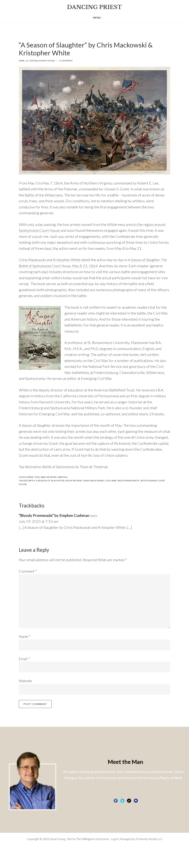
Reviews (52, 477)
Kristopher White (67, 260)
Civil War (40, 477)
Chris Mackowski (32, 260)
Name (24, 636)
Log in (114, 839)
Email (24, 658)
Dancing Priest (94, 7)
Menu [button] (97, 17)
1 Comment (66, 60)
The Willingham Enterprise (92, 839)
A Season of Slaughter (50, 480)
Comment (28, 571)
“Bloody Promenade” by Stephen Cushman (54, 515)
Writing (63, 477)
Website (25, 681)
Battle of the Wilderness (44, 195)
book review (74, 480)
